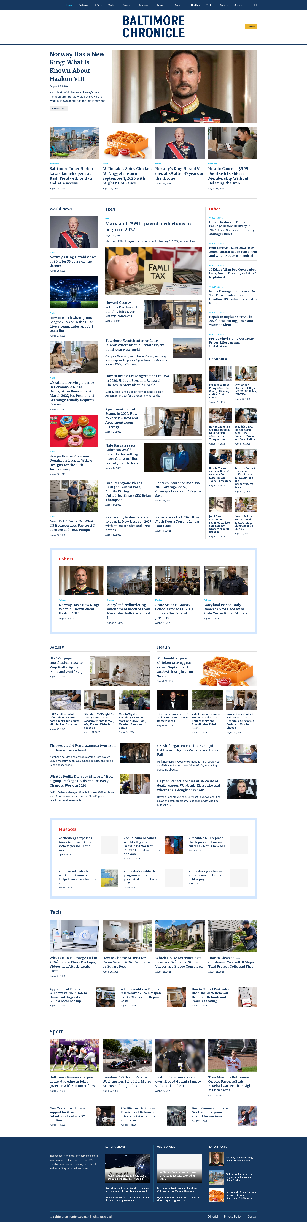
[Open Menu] (51, 5)
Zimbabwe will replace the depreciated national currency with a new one (207, 842)
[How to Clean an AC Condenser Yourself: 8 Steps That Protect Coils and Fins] (233, 947)
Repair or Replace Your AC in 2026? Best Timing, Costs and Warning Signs (231, 320)
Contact (251, 27)
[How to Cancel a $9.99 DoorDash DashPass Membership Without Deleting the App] (233, 158)
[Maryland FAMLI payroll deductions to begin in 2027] (153, 256)
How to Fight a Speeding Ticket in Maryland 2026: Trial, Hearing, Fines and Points (132, 721)
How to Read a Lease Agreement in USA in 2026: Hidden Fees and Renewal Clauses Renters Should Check (137, 380)
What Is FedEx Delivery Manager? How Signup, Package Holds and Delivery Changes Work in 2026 (81, 780)
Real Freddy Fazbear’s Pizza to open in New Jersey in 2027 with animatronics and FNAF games (128, 523)
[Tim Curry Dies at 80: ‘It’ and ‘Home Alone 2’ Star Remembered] (172, 709)
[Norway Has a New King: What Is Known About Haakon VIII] (184, 86)
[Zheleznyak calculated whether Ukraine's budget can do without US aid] (110, 878)
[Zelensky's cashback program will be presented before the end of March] (174, 878)
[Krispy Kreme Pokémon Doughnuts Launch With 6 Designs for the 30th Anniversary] (74, 445)
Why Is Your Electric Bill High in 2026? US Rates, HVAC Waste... (246, 389)
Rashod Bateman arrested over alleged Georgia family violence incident (178, 1081)
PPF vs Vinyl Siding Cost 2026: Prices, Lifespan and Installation (231, 342)
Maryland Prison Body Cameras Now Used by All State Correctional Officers (226, 609)
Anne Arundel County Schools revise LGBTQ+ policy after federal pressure (174, 611)
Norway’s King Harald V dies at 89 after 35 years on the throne (179, 174)
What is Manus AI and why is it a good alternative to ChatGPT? (127, 1177)
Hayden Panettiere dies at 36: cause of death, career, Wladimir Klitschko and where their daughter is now (188, 785)
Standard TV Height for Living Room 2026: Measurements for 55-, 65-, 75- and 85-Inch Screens (99, 721)
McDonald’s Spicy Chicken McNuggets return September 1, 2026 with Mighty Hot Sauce (175, 667)
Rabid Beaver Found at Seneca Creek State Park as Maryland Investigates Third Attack (206, 721)
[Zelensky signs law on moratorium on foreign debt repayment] (239, 878)
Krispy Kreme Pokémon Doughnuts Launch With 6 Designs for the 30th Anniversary (71, 462)
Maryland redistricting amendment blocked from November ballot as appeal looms (128, 611)
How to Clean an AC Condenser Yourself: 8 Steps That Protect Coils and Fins (231, 962)
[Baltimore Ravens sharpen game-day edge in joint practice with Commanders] (74, 1066)
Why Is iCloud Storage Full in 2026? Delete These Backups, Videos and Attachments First (73, 964)
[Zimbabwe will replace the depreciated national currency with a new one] (239, 845)
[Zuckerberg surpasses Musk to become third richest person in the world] (110, 845)
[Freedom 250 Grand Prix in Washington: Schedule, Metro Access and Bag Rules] (127, 1066)
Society (178, 5)
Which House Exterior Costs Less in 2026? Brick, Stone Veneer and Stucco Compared (179, 962)
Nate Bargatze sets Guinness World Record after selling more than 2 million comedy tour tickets (121, 454)
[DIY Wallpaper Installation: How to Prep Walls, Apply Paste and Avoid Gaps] (120, 671)
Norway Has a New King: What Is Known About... (240, 1159)
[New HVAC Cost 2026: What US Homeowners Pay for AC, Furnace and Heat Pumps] (74, 508)
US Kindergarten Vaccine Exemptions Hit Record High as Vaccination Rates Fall (188, 750)
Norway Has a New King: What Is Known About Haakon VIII (79, 609)
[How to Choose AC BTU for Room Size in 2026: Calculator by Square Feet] (127, 947)
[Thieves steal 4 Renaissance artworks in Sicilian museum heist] (135, 753)
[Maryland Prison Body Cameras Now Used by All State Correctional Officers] (226, 593)
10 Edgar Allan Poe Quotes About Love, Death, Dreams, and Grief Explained (233, 273)
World (111, 5)
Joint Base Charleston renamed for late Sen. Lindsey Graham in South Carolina (219, 524)
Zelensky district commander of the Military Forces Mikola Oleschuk (177, 1189)
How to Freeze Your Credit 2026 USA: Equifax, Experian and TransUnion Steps (220, 474)
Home (69, 5)
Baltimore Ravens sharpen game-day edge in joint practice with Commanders (72, 1081)
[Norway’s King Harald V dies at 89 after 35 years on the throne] (180, 156)
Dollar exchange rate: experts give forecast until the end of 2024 (178, 1175)
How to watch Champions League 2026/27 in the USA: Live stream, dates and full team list (71, 324)
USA (97, 5)
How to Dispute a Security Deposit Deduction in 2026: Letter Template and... (219, 433)
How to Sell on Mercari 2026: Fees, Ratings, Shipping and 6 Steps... (244, 522)
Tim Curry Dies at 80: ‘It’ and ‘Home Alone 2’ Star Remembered (172, 718)
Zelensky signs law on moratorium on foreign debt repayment (206, 875)
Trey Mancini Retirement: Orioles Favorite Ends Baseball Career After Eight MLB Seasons (230, 1083)
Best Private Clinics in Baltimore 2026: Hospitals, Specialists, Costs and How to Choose (240, 721)
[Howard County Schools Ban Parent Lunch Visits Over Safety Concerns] (173, 314)
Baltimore (84, 5)
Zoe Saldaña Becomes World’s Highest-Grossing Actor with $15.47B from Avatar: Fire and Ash (142, 846)
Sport (223, 5)
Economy (143, 5)
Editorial (213, 1216)
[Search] (255, 5)
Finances (161, 5)
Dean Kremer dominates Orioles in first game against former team (210, 1112)
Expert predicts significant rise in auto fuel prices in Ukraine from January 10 (127, 1189)
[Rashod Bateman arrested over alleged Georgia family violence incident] (180, 1066)
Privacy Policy (233, 1216)
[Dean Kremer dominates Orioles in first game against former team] (247, 1116)
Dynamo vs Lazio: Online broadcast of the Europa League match (178, 1199)
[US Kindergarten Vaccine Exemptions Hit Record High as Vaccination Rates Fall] (242, 753)
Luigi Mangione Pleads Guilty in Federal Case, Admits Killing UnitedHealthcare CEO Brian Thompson (128, 491)
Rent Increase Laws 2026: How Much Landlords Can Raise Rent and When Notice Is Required (233, 251)
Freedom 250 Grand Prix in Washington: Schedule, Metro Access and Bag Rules (127, 1081)
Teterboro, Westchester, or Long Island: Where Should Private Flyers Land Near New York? (135, 345)
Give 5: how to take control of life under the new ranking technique (127, 1199)
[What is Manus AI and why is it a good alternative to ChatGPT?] (127, 1168)
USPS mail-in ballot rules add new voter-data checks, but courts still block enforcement (65, 719)
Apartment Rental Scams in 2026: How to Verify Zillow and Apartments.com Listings (121, 418)
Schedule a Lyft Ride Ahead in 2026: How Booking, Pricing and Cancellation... (246, 433)
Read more (58, 108)
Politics (126, 5)
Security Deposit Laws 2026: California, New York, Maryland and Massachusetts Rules (245, 478)
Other (237, 5)
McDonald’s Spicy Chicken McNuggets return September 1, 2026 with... (241, 1195)
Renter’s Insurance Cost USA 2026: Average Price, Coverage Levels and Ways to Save (178, 489)
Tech (208, 5)
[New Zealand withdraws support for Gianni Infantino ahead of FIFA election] (105, 1116)
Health (194, 5)
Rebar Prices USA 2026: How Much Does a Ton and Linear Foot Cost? (177, 521)
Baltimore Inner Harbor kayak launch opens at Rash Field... (239, 1177)
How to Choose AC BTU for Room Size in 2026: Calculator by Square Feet (126, 962)
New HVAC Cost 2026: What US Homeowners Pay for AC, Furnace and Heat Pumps (73, 525)
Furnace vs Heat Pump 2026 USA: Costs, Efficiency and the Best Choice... (219, 391)
